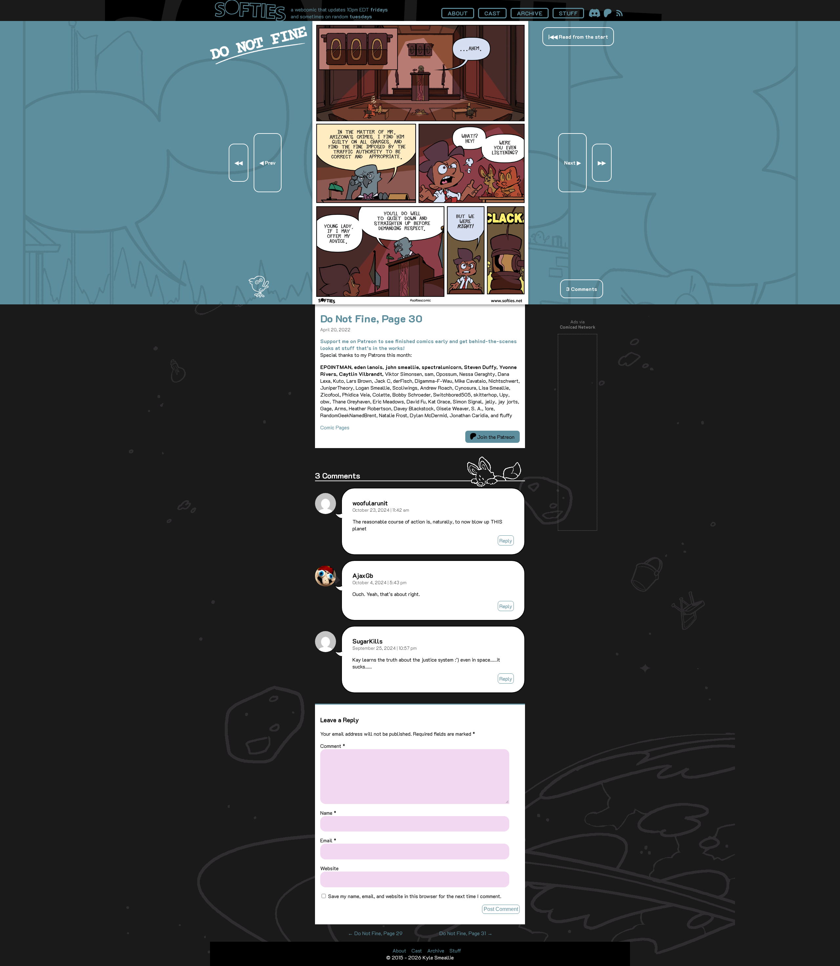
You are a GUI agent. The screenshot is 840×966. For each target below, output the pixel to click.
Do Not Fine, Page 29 (375, 933)
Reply (505, 540)
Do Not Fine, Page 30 (371, 318)
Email (328, 840)
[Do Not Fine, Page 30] (420, 302)
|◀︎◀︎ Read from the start (578, 36)
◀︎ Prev (268, 162)
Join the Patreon (495, 436)
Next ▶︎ (572, 162)
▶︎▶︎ (602, 162)
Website (329, 868)
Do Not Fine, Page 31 (466, 933)
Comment (332, 745)
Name (328, 812)
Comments (581, 288)
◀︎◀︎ (238, 162)
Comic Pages (334, 427)
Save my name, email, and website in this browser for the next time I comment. (414, 896)
